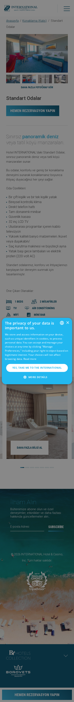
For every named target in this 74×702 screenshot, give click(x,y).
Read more (30, 359)
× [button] (67, 322)
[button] (37, 377)
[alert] (37, 351)
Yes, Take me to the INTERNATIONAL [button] (37, 367)
